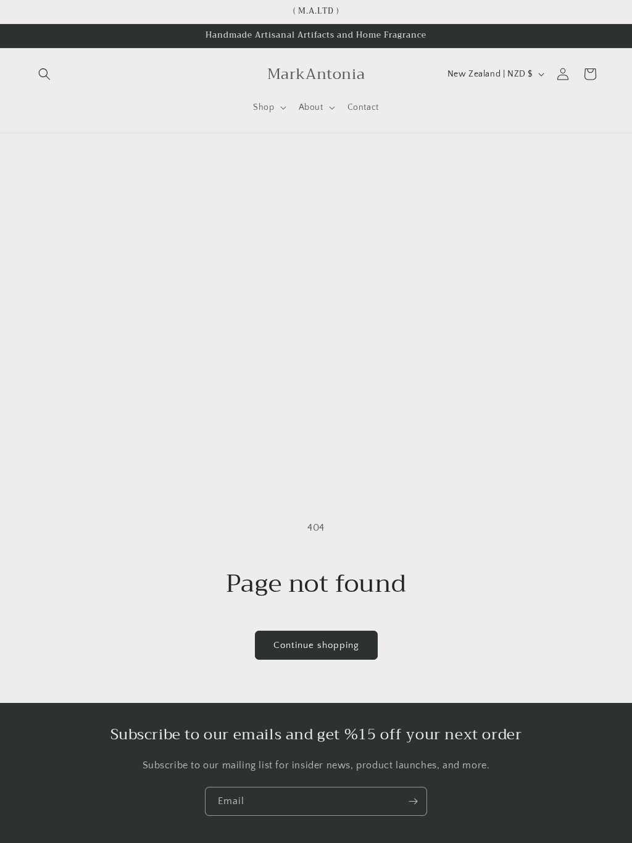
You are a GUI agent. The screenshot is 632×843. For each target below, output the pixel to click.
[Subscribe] (412, 801)
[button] (44, 74)
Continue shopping (316, 645)
